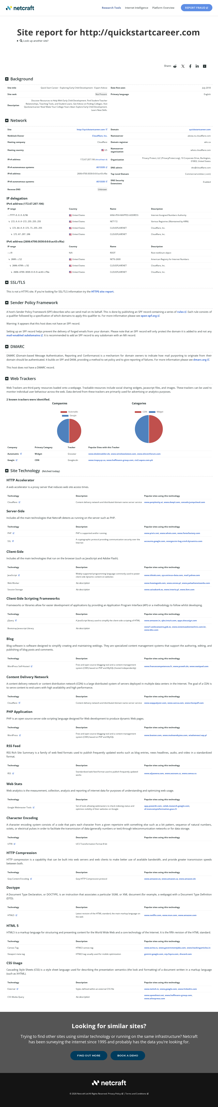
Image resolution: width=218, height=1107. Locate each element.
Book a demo (127, 1055)
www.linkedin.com (187, 988)
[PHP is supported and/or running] (13, 533)
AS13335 (100, 167)
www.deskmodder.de (99, 453)
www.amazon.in (152, 620)
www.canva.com (175, 702)
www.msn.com (169, 915)
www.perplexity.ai (153, 502)
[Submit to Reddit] (175, 66)
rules (180, 311)
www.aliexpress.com (154, 998)
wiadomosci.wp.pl (198, 735)
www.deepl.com (172, 502)
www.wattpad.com (199, 666)
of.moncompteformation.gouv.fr (160, 809)
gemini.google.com (153, 954)
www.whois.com (168, 533)
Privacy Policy (114, 1093)
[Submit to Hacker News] (204, 66)
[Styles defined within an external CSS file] (17, 988)
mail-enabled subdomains (23, 335)
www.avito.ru (151, 947)
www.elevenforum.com (149, 453)
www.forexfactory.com (188, 533)
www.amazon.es (152, 878)
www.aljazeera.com (154, 773)
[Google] (16, 460)
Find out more (88, 1055)
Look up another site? (35, 40)
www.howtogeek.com (155, 583)
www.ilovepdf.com (194, 702)
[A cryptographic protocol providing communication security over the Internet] (12, 541)
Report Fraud (195, 7)
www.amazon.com (187, 915)
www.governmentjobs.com (172, 947)
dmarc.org (199, 359)
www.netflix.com (152, 915)
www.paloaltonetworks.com (196, 583)
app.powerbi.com (153, 805)
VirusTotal (100, 160)
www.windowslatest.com (123, 453)
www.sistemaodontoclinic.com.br (189, 626)
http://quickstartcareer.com (91, 129)
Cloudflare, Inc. (99, 135)
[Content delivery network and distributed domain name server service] (19, 502)
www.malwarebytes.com (175, 735)
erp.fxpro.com (171, 954)
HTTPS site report (102, 291)
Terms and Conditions (135, 1093)
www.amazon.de (187, 878)
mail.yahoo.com (192, 575)
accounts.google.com (154, 541)
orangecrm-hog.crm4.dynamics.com (184, 541)
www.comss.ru (189, 773)
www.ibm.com (187, 589)
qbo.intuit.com (168, 620)
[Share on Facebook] (190, 66)
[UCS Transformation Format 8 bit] (14, 843)
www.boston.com (153, 735)
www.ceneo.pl (174, 583)
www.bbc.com (151, 629)
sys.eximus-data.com (172, 575)
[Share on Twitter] (183, 66)
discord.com (186, 954)
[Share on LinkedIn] (197, 66)
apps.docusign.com (187, 620)
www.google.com (168, 988)
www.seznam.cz (173, 773)
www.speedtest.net (154, 995)
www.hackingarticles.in (199, 947)
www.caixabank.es (153, 589)
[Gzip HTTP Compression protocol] (30, 878)
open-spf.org (149, 315)
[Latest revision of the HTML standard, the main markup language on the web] (16, 915)
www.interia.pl (171, 589)
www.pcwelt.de (181, 666)
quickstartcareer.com (200, 129)
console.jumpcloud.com (193, 502)
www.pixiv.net (151, 533)
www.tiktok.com (152, 575)
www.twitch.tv (151, 988)
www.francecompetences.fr (158, 666)
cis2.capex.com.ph (144, 460)
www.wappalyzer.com (155, 702)
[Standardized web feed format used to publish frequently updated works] (13, 773)
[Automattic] (20, 453)
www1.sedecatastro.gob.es (157, 626)
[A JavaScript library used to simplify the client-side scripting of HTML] (15, 620)
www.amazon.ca (170, 878)
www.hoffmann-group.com (120, 460)
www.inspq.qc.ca (96, 460)
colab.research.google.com (176, 805)
